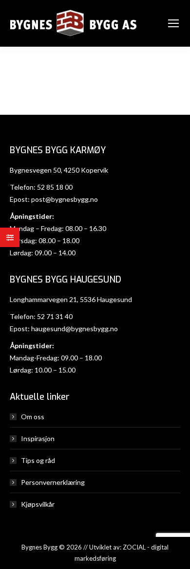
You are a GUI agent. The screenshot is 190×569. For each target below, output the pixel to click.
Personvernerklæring (53, 482)
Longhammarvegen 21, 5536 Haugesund (71, 299)
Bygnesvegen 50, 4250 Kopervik (59, 170)
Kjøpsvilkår (38, 504)
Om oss (32, 416)
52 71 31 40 (55, 316)
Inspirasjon (38, 438)
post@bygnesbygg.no (64, 199)
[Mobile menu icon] (173, 23)
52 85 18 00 (55, 187)
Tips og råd (38, 460)
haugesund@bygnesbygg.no (74, 328)
